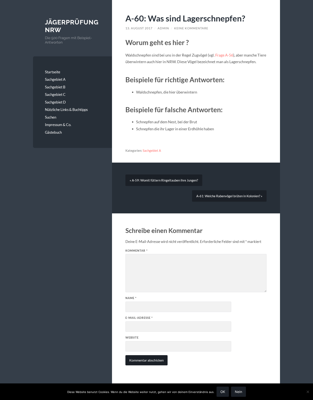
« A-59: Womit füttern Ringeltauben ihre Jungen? (164, 180)
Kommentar (136, 250)
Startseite (52, 72)
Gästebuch (53, 132)
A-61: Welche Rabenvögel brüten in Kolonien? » (229, 196)
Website (132, 337)
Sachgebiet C (55, 94)
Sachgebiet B (55, 87)
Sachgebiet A (55, 79)
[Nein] (308, 392)
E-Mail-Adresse (139, 317)
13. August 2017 (138, 28)
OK (222, 392)
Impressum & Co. (58, 124)
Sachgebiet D (55, 102)
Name (130, 298)
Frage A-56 (224, 55)
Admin (163, 28)
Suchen (50, 117)
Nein (238, 392)
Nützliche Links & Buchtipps (66, 109)
